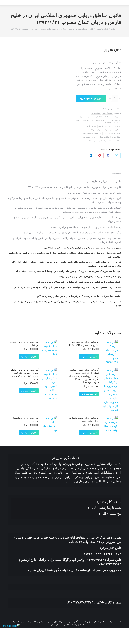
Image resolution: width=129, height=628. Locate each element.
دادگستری (98, 116)
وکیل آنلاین (90, 130)
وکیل (98, 130)
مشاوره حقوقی (115, 130)
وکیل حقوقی (116, 137)
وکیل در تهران (104, 137)
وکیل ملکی (91, 140)
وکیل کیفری (102, 140)
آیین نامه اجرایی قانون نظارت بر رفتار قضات (24, 343)
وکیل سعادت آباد (114, 140)
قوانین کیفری (107, 108)
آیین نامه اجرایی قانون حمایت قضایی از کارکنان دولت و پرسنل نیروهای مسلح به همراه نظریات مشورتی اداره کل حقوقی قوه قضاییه (84, 376)
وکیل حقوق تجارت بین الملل (91, 133)
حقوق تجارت (96, 113)
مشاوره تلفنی (91, 126)
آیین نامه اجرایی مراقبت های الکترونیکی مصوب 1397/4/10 (84, 343)
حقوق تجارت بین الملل (112, 116)
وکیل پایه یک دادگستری (112, 133)
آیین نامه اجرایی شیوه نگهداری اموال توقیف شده (84, 419)
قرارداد (117, 126)
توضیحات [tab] (116, 172)
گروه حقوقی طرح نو (105, 126)
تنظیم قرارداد (107, 113)
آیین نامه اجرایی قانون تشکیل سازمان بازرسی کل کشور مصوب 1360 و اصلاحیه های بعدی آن (24, 374)
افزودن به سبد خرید (91, 98)
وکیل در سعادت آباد (89, 137)
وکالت (105, 130)
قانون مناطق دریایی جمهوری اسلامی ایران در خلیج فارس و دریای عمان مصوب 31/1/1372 (98, 121)
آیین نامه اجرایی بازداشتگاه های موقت (25, 419)
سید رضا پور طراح (86, 116)
